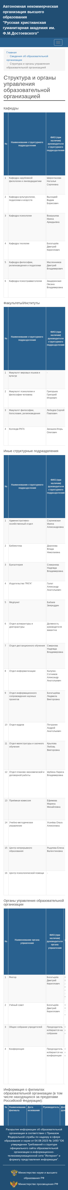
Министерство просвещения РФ (38, 1183)
